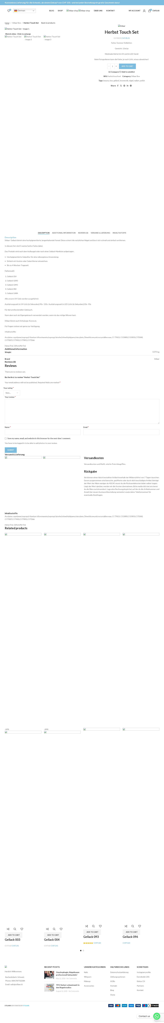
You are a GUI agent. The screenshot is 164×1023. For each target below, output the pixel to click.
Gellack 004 (52, 939)
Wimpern (87, 977)
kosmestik (124, 80)
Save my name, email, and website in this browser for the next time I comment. (39, 438)
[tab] (44, 233)
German (21, 10)
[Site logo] (72, 10)
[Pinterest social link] (124, 85)
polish (142, 80)
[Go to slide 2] (83, 950)
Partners (140, 986)
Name (8, 427)
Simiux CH (141, 981)
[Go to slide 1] (80, 950)
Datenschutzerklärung (119, 972)
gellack (116, 80)
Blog (112, 990)
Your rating (9, 388)
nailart (136, 80)
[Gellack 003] (23, 630)
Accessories (89, 986)
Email (86, 427)
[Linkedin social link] (127, 85)
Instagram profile (144, 972)
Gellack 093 (91, 936)
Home (112, 995)
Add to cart (127, 66)
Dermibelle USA (143, 977)
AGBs (112, 981)
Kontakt (113, 986)
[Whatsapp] (156, 1016)
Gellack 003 (12, 939)
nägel (131, 80)
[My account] (144, 10)
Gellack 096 (130, 936)
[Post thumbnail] (49, 975)
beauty (106, 80)
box (111, 80)
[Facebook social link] (117, 85)
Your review (10, 397)
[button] (13, 935)
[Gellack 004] (62, 630)
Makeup (87, 981)
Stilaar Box (135, 76)
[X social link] (121, 85)
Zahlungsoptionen (117, 977)
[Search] (5, 10)
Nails (86, 972)
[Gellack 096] (141, 630)
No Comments (72, 978)
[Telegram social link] (130, 85)
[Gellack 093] (101, 630)
